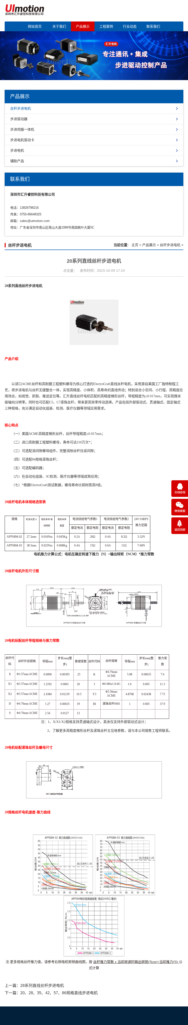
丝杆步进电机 (20, 108)
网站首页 (35, 26)
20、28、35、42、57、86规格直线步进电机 (59, 993)
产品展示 (83, 26)
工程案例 (106, 26)
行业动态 (130, 26)
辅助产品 (17, 161)
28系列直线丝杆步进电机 (42, 985)
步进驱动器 (18, 119)
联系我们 (153, 26)
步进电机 (17, 150)
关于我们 (59, 26)
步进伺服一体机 (22, 129)
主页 (134, 245)
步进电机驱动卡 (22, 140)
